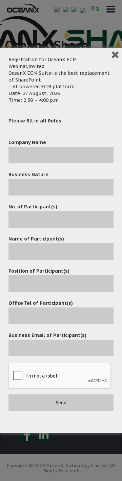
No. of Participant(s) (32, 207)
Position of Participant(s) (38, 271)
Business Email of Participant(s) (47, 335)
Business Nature (28, 174)
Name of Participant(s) (36, 239)
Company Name (27, 142)
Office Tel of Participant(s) (40, 303)
